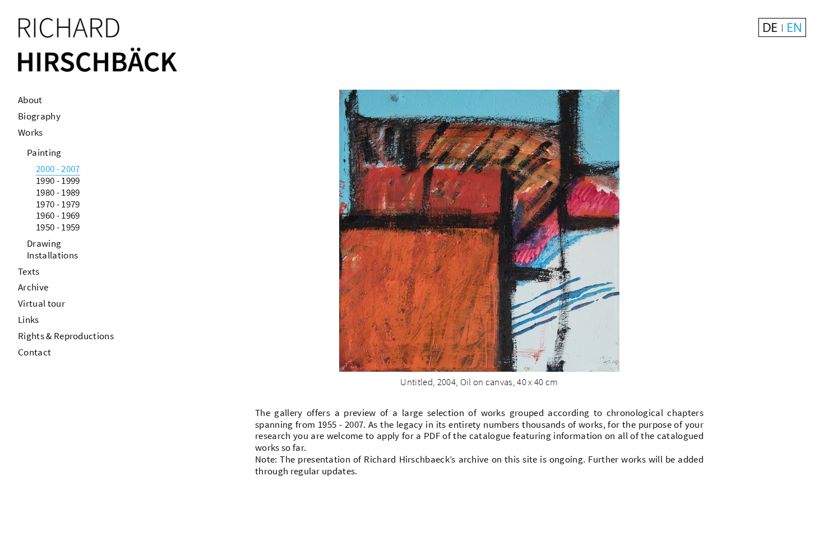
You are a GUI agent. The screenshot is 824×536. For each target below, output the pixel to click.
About (30, 100)
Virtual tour (41, 303)
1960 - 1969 (58, 215)
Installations (52, 255)
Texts (29, 271)
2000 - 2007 (58, 169)
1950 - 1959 (58, 227)
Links (28, 319)
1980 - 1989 (58, 192)
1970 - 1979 (58, 204)
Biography (39, 116)
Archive (33, 287)
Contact (34, 352)
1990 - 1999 (58, 180)
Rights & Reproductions (66, 336)
